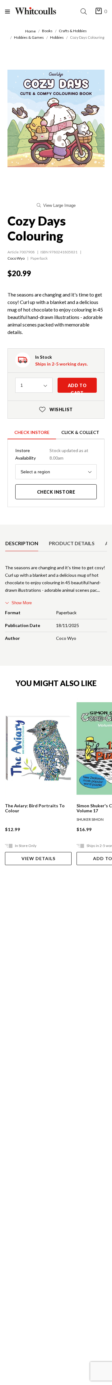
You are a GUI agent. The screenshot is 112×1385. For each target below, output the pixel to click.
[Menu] (10, 11)
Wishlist (56, 409)
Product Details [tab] (72, 543)
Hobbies (57, 37)
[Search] (85, 11)
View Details (38, 858)
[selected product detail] (7, 529)
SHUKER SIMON (90, 819)
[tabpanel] (56, 604)
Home (30, 31)
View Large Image (59, 205)
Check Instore (31, 432)
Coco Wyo (16, 258)
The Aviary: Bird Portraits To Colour (35, 808)
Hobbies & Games (29, 37)
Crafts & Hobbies (73, 30)
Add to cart (77, 388)
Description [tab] (21, 543)
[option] (22, 543)
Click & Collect (80, 432)
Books (47, 30)
